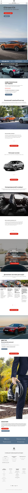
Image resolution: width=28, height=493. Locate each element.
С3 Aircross (4, 473)
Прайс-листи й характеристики (17, 471)
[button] (11, 141)
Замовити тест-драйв (14, 145)
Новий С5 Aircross (4, 478)
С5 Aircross (4, 477)
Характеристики (8, 94)
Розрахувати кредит (14, 233)
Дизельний (7, 343)
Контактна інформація (24, 471)
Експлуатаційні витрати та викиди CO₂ (17, 477)
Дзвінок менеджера (14, 179)
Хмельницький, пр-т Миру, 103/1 (5, 458)
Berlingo (11, 470)
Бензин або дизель (8, 88)
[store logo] (14, 1)
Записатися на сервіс (17, 475)
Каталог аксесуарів (5, 428)
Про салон (24, 470)
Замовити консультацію (17, 474)
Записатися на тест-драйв (17, 472)
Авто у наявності (24, 473)
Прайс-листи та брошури (14, 353)
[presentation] (12, 61)
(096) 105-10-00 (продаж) (5, 459)
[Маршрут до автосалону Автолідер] (1, 3)
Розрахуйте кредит (18, 61)
